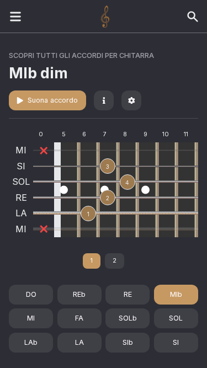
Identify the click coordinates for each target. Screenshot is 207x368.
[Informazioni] (104, 100)
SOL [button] (176, 318)
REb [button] (79, 294)
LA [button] (79, 342)
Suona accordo (53, 100)
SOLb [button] (128, 318)
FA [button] (79, 318)
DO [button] (31, 294)
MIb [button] (176, 294)
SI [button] (176, 342)
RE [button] (128, 294)
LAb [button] (31, 342)
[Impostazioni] (131, 100)
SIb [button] (128, 342)
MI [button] (31, 318)
